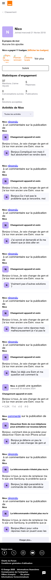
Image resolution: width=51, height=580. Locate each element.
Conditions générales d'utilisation (16, 563)
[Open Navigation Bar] (4, 3)
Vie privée (24, 574)
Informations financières (28, 569)
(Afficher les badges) (38, 50)
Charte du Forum (8, 561)
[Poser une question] (44, 573)
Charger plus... (25, 540)
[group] (5, 406)
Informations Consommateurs (15, 577)
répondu (13, 121)
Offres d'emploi (8, 574)
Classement (10, 12)
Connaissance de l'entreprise (14, 572)
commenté (14, 416)
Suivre (25, 68)
